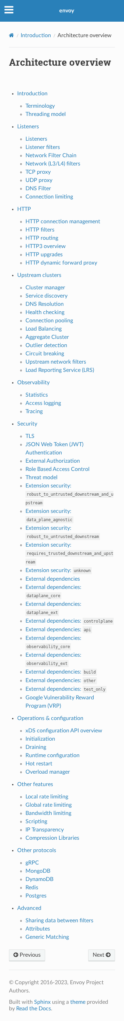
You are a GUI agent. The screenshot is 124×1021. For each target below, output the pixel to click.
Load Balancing (43, 329)
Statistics (36, 395)
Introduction (36, 35)
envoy (66, 10)
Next (99, 955)
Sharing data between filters (59, 920)
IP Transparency (44, 829)
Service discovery (46, 296)
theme (77, 1002)
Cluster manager (45, 287)
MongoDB (37, 871)
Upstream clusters (39, 275)
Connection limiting (49, 197)
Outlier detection (46, 345)
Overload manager (47, 772)
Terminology (40, 106)
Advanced (29, 908)
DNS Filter (38, 188)
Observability (33, 382)
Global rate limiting (48, 805)
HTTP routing (41, 238)
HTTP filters (39, 230)
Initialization (40, 739)
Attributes (37, 929)
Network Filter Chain (50, 155)
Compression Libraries (52, 838)
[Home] (11, 35)
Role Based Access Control (57, 469)
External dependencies (52, 579)
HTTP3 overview (45, 246)
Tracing (34, 411)
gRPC (32, 863)
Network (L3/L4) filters (52, 163)
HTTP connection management (62, 221)
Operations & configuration (50, 718)
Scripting (36, 821)
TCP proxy (38, 172)
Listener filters (42, 147)
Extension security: (69, 494)
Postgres (35, 896)
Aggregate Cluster (47, 337)
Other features (35, 784)
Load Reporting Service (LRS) (59, 370)
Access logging (43, 403)
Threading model (45, 114)
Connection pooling (49, 320)
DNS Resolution (44, 304)
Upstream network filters (55, 362)
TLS (29, 436)
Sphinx (42, 1002)
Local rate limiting (46, 796)
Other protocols (36, 850)
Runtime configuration (52, 755)
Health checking (44, 312)
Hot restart (38, 763)
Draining (35, 747)
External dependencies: (69, 621)
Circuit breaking (44, 353)
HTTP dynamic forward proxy (61, 263)
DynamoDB (39, 879)
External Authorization (52, 461)
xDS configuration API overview (63, 730)
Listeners (28, 126)
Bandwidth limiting (48, 813)
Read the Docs (33, 1008)
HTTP (24, 209)
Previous (29, 955)
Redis (31, 887)
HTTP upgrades (44, 254)
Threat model (41, 477)
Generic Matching (47, 937)
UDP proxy (38, 180)
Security (27, 424)
